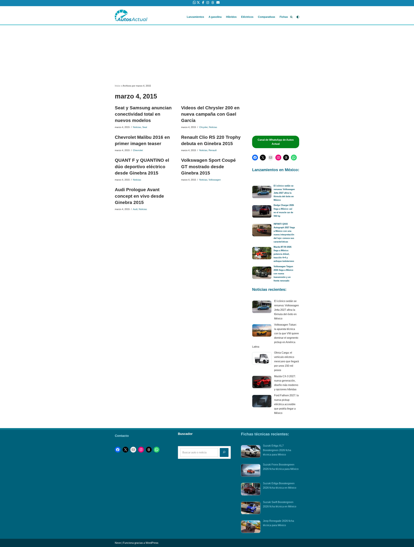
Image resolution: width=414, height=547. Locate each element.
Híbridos (231, 17)
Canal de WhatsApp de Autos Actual (276, 141)
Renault (213, 150)
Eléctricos (247, 17)
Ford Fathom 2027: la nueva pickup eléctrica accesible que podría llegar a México (286, 404)
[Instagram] (278, 157)
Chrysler (203, 127)
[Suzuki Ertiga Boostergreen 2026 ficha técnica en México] (250, 490)
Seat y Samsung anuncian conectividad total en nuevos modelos (143, 114)
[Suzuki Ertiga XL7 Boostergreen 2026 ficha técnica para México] (250, 452)
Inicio (117, 85)
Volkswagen (215, 179)
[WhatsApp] (294, 157)
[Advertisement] (207, 49)
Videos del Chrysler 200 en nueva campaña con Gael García (210, 114)
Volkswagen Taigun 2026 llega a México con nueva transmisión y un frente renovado (283, 273)
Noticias (137, 127)
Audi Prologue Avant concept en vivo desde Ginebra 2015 (139, 196)
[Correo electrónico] (270, 157)
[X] (263, 157)
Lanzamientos (195, 17)
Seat (144, 127)
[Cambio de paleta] (298, 17)
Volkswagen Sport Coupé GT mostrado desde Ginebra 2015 (208, 166)
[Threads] (286, 157)
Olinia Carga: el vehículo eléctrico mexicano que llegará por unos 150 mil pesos (286, 361)
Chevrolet (138, 150)
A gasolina (215, 17)
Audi (135, 209)
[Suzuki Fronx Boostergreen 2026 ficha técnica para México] (250, 471)
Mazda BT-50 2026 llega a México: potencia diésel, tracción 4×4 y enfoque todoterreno (284, 254)
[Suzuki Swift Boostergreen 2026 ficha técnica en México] (250, 508)
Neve (118, 543)
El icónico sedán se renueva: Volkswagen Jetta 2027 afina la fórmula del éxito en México (284, 193)
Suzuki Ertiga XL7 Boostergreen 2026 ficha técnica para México (277, 450)
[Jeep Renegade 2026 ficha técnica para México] (250, 527)
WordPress (152, 543)
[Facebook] (255, 157)
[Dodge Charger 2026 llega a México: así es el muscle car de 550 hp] (262, 212)
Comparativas (266, 17)
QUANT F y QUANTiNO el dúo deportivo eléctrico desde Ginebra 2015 (142, 166)
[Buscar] (291, 17)
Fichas (284, 17)
